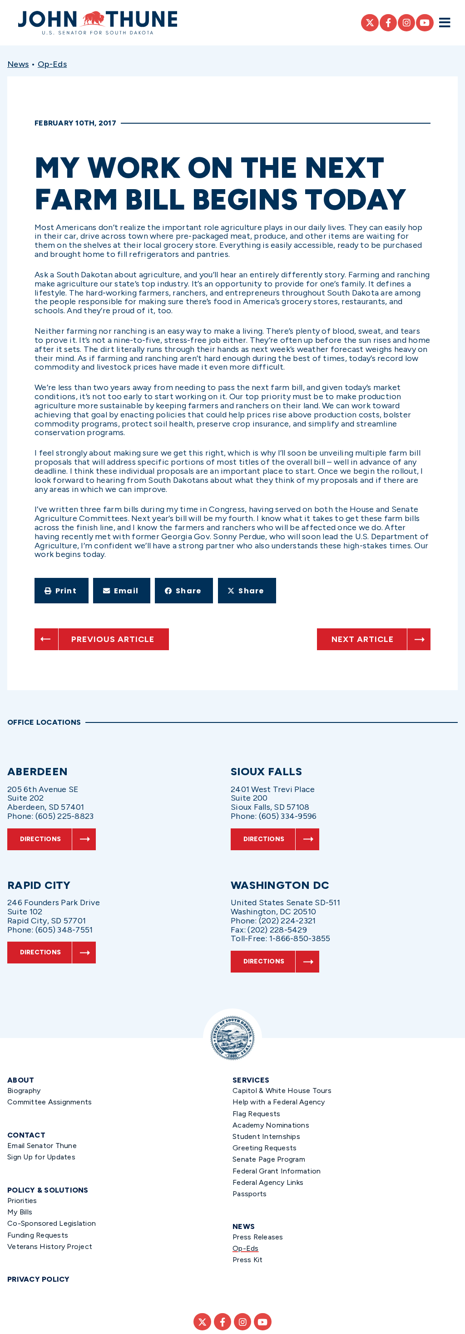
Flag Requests (256, 1113)
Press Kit (247, 1259)
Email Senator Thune (42, 1145)
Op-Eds (52, 64)
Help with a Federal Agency (278, 1102)
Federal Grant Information (276, 1171)
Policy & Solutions (48, 1190)
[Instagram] (406, 22)
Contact (26, 1135)
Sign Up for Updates (41, 1157)
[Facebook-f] (388, 22)
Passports (249, 1193)
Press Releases (257, 1237)
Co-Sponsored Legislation (51, 1223)
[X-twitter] (369, 22)
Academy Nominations (270, 1125)
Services (250, 1080)
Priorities (22, 1200)
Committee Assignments (49, 1102)
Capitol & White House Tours (281, 1090)
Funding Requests (37, 1235)
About (20, 1080)
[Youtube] (424, 22)
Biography (23, 1090)
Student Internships (266, 1136)
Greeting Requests (264, 1147)
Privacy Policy (38, 1279)
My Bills (19, 1212)
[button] (62, 590)
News (18, 64)
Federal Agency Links (267, 1182)
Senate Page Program (268, 1159)
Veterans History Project (49, 1246)
